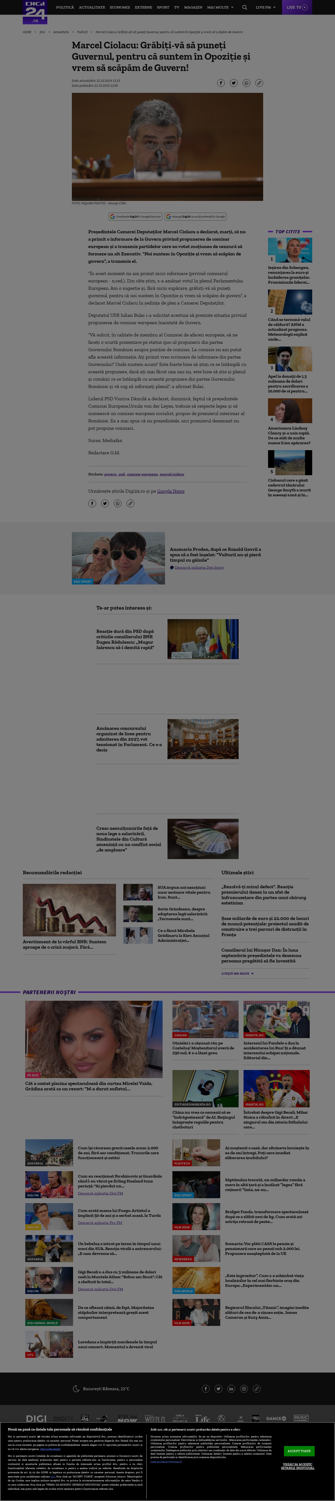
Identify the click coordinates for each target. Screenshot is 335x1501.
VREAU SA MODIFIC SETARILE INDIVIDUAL (297, 1466)
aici (53, 1476)
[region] (167, 1461)
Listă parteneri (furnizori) (166, 1461)
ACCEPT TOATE (299, 1451)
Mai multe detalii (50, 1449)
